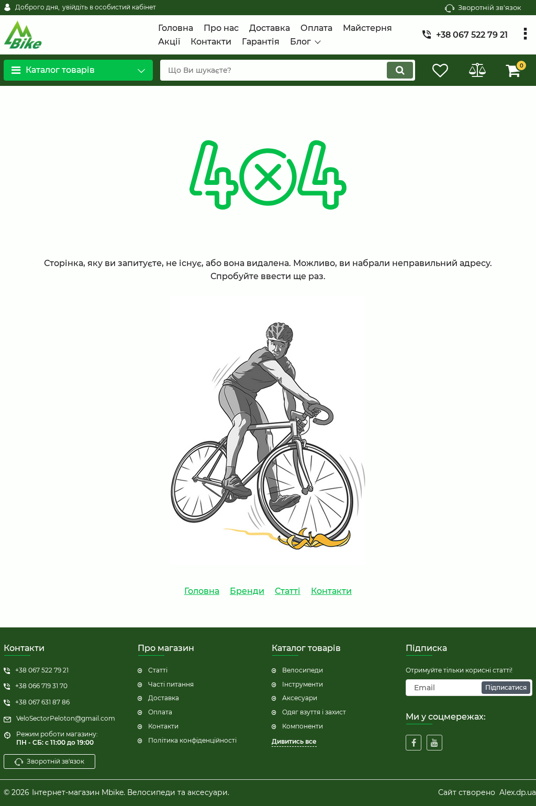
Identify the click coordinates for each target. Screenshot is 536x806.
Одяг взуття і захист (314, 712)
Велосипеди (302, 670)
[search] (400, 70)
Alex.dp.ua (517, 792)
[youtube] (434, 742)
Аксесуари (299, 698)
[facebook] (413, 742)
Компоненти (302, 726)
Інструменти (302, 684)
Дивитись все (294, 741)
